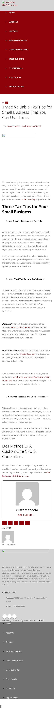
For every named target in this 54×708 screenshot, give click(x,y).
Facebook (4, 523)
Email (27, 523)
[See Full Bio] (34, 515)
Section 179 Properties (20, 327)
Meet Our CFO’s (16, 59)
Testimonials (15, 68)
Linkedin (14, 616)
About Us (13, 22)
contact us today (28, 199)
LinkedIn (16, 523)
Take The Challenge (19, 49)
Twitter (10, 523)
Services (13, 31)
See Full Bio (25, 515)
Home (12, 12)
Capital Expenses (27, 354)
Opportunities (16, 86)
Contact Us (15, 77)
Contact (40, 620)
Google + (21, 523)
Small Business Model (31, 126)
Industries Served (18, 40)
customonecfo (13, 126)
